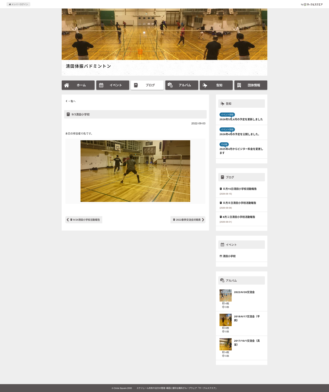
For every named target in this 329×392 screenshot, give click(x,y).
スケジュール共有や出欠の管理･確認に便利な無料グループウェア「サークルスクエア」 (177, 388)
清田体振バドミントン (88, 66)
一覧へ (72, 101)
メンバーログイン (19, 4)
